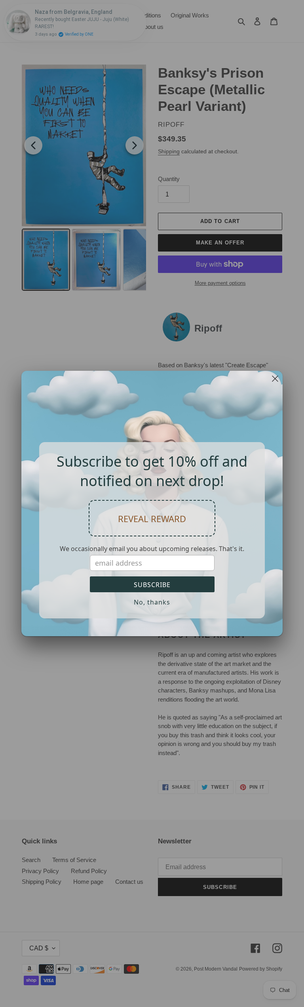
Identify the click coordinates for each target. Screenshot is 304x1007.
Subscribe (152, 584)
